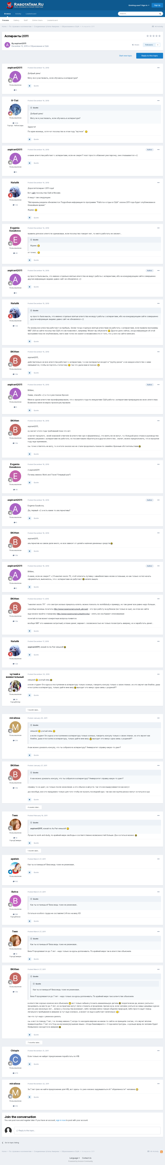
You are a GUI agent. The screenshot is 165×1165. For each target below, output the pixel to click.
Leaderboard (52, 20)
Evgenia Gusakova (15, 229)
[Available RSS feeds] (161, 1152)
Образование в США (39, 46)
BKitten (15, 351)
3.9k (16, 123)
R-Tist (14, 100)
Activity (18, 14)
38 (16, 699)
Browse (7, 14)
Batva (14, 891)
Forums (5, 20)
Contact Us (86, 1158)
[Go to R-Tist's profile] (15, 109)
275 (16, 1073)
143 (16, 881)
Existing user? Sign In (138, 5)
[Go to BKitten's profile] (15, 361)
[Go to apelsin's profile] (15, 868)
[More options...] (158, 67)
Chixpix (15, 1050)
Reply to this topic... (26, 1130)
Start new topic (125, 56)
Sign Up (157, 5)
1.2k (16, 205)
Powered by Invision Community (80, 1161)
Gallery (16, 20)
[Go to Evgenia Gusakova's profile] (15, 240)
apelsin (15, 859)
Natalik (15, 182)
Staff (26, 20)
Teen (15, 815)
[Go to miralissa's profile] (15, 727)
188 (16, 914)
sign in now (61, 1120)
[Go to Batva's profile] (15, 901)
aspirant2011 (20, 43)
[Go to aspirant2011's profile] (7, 45)
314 (16, 740)
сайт (34, 193)
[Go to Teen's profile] (15, 824)
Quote (36, 86)
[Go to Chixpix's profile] (15, 1059)
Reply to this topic (150, 56)
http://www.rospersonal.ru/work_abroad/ (71, 609)
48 (16, 253)
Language (74, 1158)
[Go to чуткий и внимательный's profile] (15, 686)
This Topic (150, 14)
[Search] (160, 14)
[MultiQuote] (29, 86)
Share (136, 45)
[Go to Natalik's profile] (15, 191)
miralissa (15, 718)
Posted (38, 68)
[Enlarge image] (86, 131)
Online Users (37, 20)
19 (16, 838)
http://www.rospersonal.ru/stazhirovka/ (73, 614)
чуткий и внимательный (15, 675)
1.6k (16, 374)
